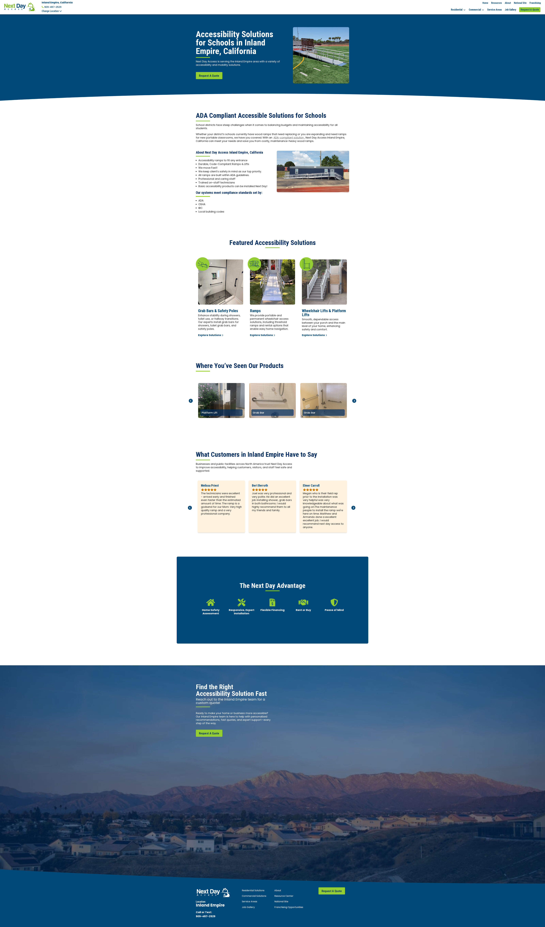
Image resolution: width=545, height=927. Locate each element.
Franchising (535, 2)
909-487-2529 (52, 7)
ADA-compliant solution (288, 138)
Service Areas (494, 9)
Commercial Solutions (254, 896)
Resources (496, 2)
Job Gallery (510, 9)
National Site (520, 2)
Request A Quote (530, 9)
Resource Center (283, 896)
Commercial (475, 9)
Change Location (50, 11)
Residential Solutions (253, 890)
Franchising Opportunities (288, 907)
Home (485, 2)
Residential (456, 9)
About (508, 2)
